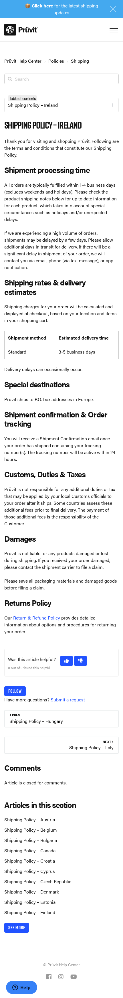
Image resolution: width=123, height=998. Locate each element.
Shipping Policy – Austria (29, 819)
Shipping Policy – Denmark (31, 891)
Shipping (80, 61)
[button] (66, 661)
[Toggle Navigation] (113, 29)
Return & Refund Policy (36, 617)
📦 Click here (39, 5)
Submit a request (68, 699)
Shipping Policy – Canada (29, 850)
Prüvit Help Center (22, 61)
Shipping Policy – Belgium (30, 830)
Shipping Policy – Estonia (29, 902)
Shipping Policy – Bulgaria (30, 840)
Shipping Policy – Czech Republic (37, 881)
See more (16, 927)
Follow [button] (15, 691)
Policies (56, 61)
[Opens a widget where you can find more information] (21, 988)
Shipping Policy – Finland (29, 912)
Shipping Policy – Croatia (29, 860)
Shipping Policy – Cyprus (29, 871)
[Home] (21, 29)
